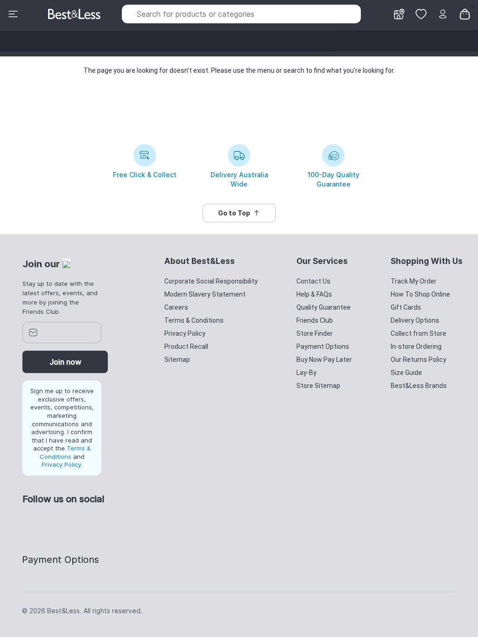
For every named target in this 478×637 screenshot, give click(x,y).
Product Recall (186, 346)
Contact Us (313, 281)
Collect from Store (418, 333)
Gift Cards (406, 307)
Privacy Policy (61, 464)
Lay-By (306, 372)
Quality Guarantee (323, 307)
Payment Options (322, 346)
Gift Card (373, 40)
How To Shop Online (420, 294)
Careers (176, 307)
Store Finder (314, 333)
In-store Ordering (416, 346)
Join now (65, 362)
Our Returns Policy (418, 359)
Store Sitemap (318, 385)
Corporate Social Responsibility (211, 281)
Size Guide (406, 372)
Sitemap (177, 359)
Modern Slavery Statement (205, 294)
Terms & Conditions (65, 452)
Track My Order (413, 281)
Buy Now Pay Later (324, 359)
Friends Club (413, 40)
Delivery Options (415, 320)
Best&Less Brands (419, 385)
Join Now (453, 40)
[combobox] (241, 14)
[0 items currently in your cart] (465, 13)
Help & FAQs (314, 294)
